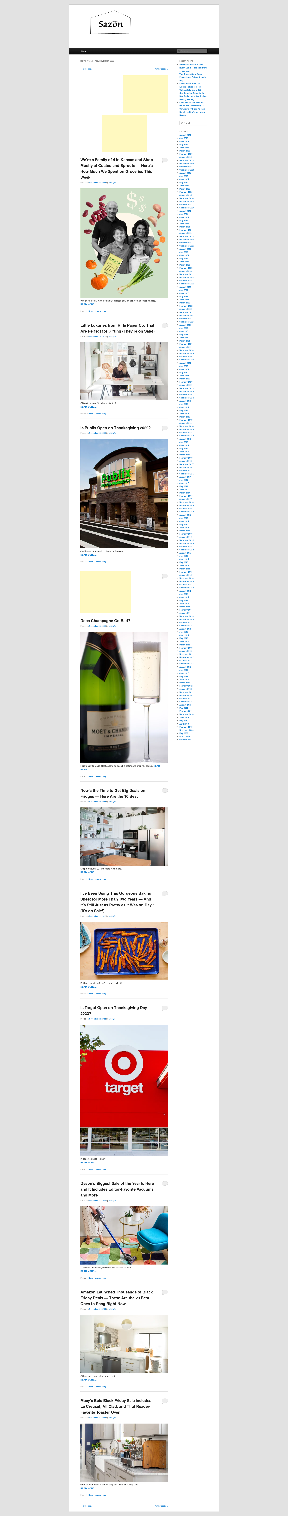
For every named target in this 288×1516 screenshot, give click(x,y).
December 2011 (186, 692)
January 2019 (185, 423)
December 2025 (186, 160)
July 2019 (183, 404)
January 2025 (185, 195)
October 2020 (185, 356)
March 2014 (184, 606)
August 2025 (185, 172)
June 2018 (184, 445)
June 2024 (184, 217)
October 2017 (185, 470)
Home (83, 51)
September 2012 (186, 663)
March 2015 (184, 568)
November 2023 (186, 239)
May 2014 (183, 600)
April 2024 (184, 223)
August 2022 (185, 286)
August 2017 (185, 476)
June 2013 (184, 635)
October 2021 (185, 318)
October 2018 (185, 432)
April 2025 (184, 185)
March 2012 (184, 682)
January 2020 (185, 384)
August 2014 (185, 590)
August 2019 (185, 400)
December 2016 (186, 502)
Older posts (86, 68)
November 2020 (186, 353)
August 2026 (185, 135)
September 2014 (186, 587)
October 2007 (185, 739)
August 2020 (185, 362)
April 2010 (184, 723)
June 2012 (184, 673)
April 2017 (184, 489)
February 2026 (185, 153)
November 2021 (186, 315)
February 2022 (185, 305)
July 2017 (183, 480)
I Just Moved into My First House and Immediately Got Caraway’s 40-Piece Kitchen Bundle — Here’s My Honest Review (192, 109)
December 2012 (186, 654)
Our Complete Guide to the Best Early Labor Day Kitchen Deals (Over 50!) (193, 96)
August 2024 (185, 211)
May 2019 (183, 410)
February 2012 (185, 685)
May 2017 (183, 486)
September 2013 (186, 625)
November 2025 (186, 163)
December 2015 (186, 540)
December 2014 (186, 578)
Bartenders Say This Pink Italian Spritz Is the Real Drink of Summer (193, 67)
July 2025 (183, 176)
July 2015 (183, 555)
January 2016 (185, 536)
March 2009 (184, 736)
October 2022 (185, 280)
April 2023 (184, 261)
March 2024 (184, 226)
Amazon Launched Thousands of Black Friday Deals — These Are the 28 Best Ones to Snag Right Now (116, 1297)
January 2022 (185, 309)
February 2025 (185, 191)
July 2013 (183, 631)
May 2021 (183, 334)
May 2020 (183, 372)
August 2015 (185, 552)
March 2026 (184, 150)
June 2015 (184, 559)
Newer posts (161, 68)
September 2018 (186, 435)
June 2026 (184, 141)
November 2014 (186, 581)
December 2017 (186, 464)
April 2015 (184, 565)
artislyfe (112, 182)
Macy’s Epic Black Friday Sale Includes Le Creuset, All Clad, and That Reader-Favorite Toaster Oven (115, 1406)
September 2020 (186, 359)
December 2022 (186, 274)
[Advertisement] (145, 94)
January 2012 (185, 688)
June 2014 (184, 597)
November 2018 (186, 429)
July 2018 (183, 442)
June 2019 (184, 407)
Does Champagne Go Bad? (105, 620)
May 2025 (183, 182)
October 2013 (185, 622)
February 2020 (185, 381)
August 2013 (185, 628)
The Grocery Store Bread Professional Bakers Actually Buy (192, 77)
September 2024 (186, 207)
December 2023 (186, 236)
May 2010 (183, 720)
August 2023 (185, 248)
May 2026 (183, 144)
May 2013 (183, 638)
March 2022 (184, 302)
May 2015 (183, 562)
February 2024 (185, 229)
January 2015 (185, 575)
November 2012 (186, 657)
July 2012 (183, 670)
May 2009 (183, 733)
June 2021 (184, 331)
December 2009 (186, 730)
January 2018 (185, 460)
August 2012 (185, 666)
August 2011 (185, 704)
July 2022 (183, 290)
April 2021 (184, 337)
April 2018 (184, 451)
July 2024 (183, 214)
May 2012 (183, 676)
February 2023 (185, 267)
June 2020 (184, 369)
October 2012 (185, 660)
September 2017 (186, 473)
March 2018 (184, 454)
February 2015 (185, 571)
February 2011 (185, 711)
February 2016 (185, 533)
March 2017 (184, 492)
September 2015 (186, 549)
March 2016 (184, 530)
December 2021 (186, 312)
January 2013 (185, 651)
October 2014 (185, 584)
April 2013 (184, 641)
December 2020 (186, 350)
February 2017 (185, 495)
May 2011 (183, 707)
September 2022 (186, 283)
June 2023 (184, 255)
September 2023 (186, 245)
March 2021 (184, 340)
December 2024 (186, 198)
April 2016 (184, 527)
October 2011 (185, 698)
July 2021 (183, 328)
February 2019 (185, 419)
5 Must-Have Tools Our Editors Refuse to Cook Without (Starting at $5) (190, 86)
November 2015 (186, 543)
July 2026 (183, 138)
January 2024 (185, 233)
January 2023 (185, 271)
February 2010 (185, 726)
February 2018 (185, 457)
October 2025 (185, 166)
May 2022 (183, 296)
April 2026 (184, 147)
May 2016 (183, 524)
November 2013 (186, 619)
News (90, 311)
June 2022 (184, 293)
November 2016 (186, 505)
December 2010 (186, 714)
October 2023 (185, 242)
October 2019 (185, 394)
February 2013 (185, 647)
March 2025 (184, 188)
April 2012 (184, 679)
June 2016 (184, 521)
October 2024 (185, 204)
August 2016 (185, 514)
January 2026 (185, 157)
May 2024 (183, 220)
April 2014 (184, 603)
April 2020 (184, 375)
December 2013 (186, 616)
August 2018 (185, 438)
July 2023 (183, 252)
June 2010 (184, 717)
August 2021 (185, 324)
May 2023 (183, 258)
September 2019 (186, 397)
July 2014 (183, 594)
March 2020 (184, 378)
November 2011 (186, 695)
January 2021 (185, 347)
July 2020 (183, 366)
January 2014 (185, 612)
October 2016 (185, 508)
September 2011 (186, 701)
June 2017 (184, 483)
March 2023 (184, 264)
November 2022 (186, 277)
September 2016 (186, 511)
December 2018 (186, 426)
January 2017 (185, 499)
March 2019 (184, 416)
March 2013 (184, 644)
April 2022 (184, 299)
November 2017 (186, 467)
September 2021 (186, 321)
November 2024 (186, 201)
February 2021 (185, 343)
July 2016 (183, 518)
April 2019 (184, 413)
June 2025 (184, 179)
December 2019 (186, 388)
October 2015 (185, 546)
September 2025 (186, 169)
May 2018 (183, 448)
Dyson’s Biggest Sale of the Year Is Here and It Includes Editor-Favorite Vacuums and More (117, 1189)
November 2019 (186, 391)
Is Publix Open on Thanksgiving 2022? (115, 427)
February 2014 (185, 609)
